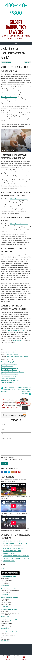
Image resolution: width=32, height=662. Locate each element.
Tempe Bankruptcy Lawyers (9, 370)
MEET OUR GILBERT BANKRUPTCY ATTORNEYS (16, 556)
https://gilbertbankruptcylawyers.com (17, 356)
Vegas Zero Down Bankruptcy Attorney (12, 372)
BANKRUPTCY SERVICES (10, 573)
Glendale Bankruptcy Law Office (9, 597)
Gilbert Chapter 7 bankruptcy (18, 199)
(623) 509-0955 (5, 606)
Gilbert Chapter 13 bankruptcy (19, 224)
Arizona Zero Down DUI (8, 378)
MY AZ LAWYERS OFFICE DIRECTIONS (13, 548)
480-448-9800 (16, 9)
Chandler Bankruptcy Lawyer (9, 368)
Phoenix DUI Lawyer (7, 366)
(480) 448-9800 (5, 585)
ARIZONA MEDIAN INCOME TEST (12, 541)
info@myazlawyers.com (12, 354)
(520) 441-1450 (5, 616)
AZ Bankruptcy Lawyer (8, 382)
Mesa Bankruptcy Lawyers (9, 364)
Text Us (24, 659)
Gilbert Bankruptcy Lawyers (16, 27)
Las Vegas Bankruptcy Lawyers (10, 380)
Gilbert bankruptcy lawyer (9, 97)
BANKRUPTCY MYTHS (9, 553)
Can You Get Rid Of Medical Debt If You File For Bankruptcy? (8, 389)
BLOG (4, 568)
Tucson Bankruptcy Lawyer (9, 376)
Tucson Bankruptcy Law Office (9, 609)
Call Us (8, 659)
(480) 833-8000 (5, 594)
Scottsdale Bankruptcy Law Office (10, 620)
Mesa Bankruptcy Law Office (8, 576)
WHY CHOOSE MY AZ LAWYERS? (12, 551)
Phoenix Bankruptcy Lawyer (9, 362)
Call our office (17, 340)
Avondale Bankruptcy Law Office (9, 632)
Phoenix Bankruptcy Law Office (9, 588)
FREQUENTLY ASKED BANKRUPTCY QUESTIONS (16, 558)
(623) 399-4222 (5, 641)
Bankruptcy (28, 62)
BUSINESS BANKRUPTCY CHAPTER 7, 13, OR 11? (16, 543)
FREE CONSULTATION (9, 561)
